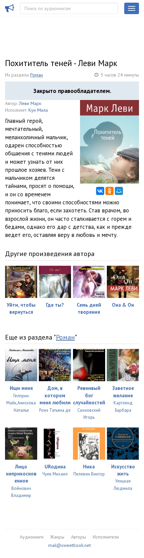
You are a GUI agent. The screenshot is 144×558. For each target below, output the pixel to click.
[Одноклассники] (109, 191)
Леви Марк (30, 103)
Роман (36, 75)
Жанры (57, 537)
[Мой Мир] (119, 191)
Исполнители (106, 537)
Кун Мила (38, 110)
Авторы (78, 537)
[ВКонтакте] (100, 191)
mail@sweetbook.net (69, 545)
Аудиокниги (32, 537)
